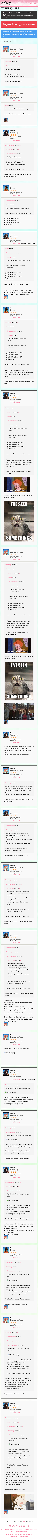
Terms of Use (14, 1536)
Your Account (9, 1534)
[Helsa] (6, 188)
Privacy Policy (28, 1534)
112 (27, 1521)
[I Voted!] (13, 51)
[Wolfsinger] (6, 120)
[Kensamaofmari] (6, 49)
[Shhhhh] (11, 51)
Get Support (19, 1534)
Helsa (7, 105)
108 (15, 1521)
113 (30, 1521)
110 (21, 1521)
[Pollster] (15, 51)
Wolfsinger (8, 61)
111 (24, 1521)
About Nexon (24, 1536)
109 (18, 1521)
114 (33, 1521)
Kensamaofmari (11, 66)
